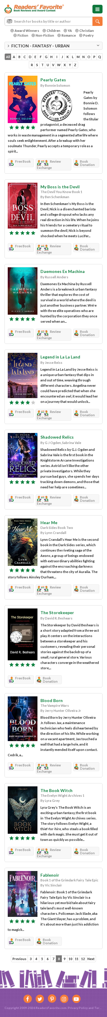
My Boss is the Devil (60, 186)
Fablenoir (49, 875)
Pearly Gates (53, 79)
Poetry (88, 35)
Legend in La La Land (60, 356)
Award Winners (27, 30)
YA (70, 30)
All (8, 57)
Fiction (23, 35)
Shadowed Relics (57, 437)
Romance (69, 35)
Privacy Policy (78, 1008)
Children (53, 30)
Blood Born (51, 700)
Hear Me (48, 522)
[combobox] (53, 21)
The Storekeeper (57, 612)
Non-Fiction (45, 35)
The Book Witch (56, 790)
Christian (86, 30)
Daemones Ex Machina (62, 271)
